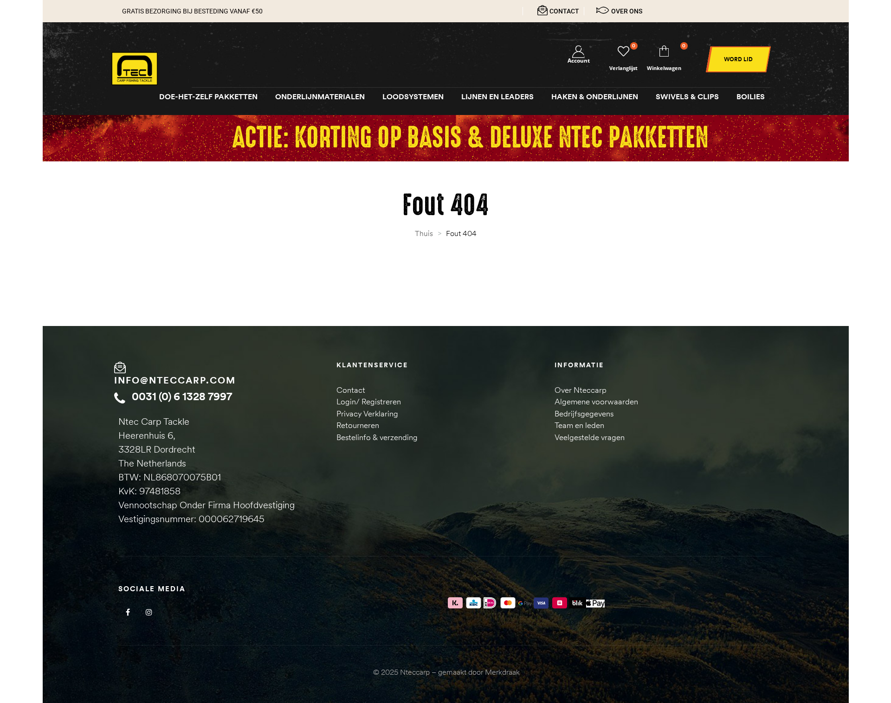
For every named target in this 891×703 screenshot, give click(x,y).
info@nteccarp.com (175, 380)
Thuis (424, 233)
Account (579, 60)
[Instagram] (148, 612)
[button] (738, 59)
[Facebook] (127, 612)
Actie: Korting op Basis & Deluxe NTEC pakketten (470, 137)
